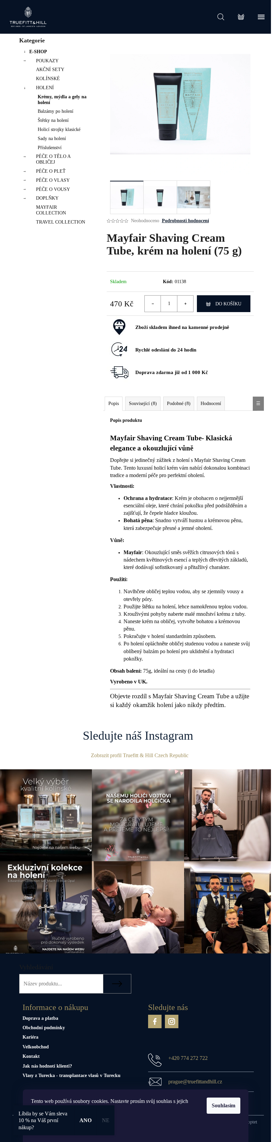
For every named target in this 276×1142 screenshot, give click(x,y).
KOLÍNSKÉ (48, 78)
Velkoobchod (36, 1046)
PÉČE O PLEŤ (51, 171)
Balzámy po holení (55, 111)
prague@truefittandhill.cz (195, 1081)
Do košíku (228, 303)
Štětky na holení (53, 120)
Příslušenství (50, 147)
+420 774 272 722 (188, 1058)
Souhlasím (223, 1105)
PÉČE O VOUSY (53, 189)
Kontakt (31, 1056)
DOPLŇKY (47, 198)
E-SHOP (38, 51)
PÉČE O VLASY (53, 180)
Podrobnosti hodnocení (185, 220)
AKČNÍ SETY (50, 69)
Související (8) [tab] (143, 403)
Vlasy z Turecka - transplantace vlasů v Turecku (71, 1075)
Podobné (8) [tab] (179, 403)
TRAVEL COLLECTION (60, 222)
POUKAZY (47, 60)
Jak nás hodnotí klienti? (47, 1066)
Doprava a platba (40, 1018)
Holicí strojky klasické (59, 129)
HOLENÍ (45, 87)
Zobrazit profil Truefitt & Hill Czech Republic (139, 755)
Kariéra (30, 1037)
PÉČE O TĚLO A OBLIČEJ (53, 159)
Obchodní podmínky (44, 1027)
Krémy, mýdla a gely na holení (62, 99)
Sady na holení (52, 138)
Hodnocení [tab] (211, 403)
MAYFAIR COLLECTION (51, 210)
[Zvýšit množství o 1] (185, 304)
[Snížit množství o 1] (153, 304)
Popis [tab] (113, 403)
